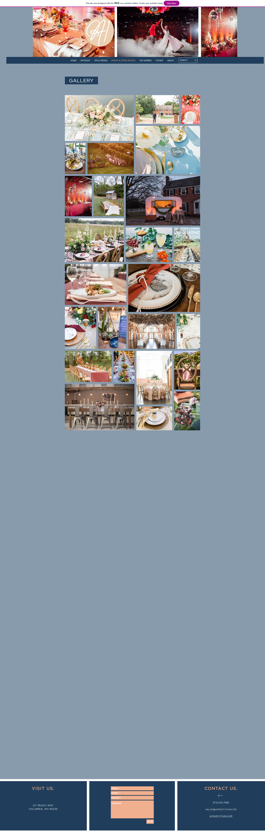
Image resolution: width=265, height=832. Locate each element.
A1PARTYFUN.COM (221, 816)
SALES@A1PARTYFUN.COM (221, 809)
